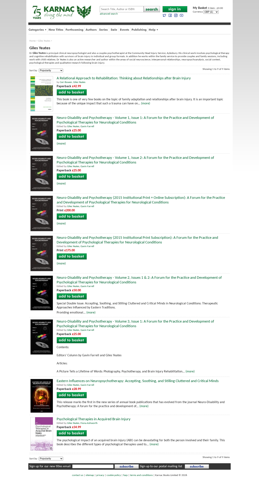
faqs (125, 475)
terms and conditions (141, 475)
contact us (77, 475)
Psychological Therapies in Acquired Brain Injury (94, 419)
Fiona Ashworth (89, 423)
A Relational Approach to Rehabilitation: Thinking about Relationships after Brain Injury (124, 78)
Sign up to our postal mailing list (161, 466)
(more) (145, 103)
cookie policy (114, 475)
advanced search (109, 14)
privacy (100, 475)
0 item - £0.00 (208, 8)
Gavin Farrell (87, 126)
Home (32, 41)
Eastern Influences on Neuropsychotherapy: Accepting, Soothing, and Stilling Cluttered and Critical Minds (138, 381)
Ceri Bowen (66, 82)
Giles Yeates (44, 41)
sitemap (90, 475)
